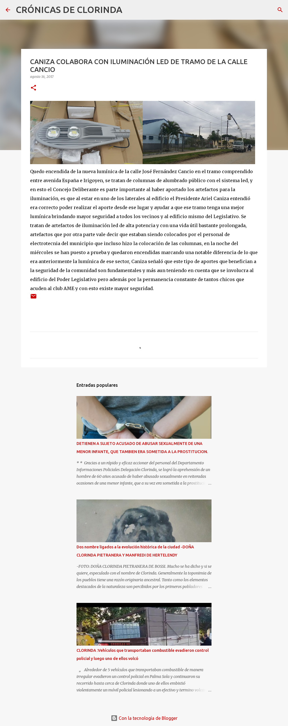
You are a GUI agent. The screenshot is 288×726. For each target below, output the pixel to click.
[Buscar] (130, 10)
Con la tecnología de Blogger (147, 718)
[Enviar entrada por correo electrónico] (33, 298)
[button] (33, 88)
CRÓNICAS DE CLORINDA (69, 9)
